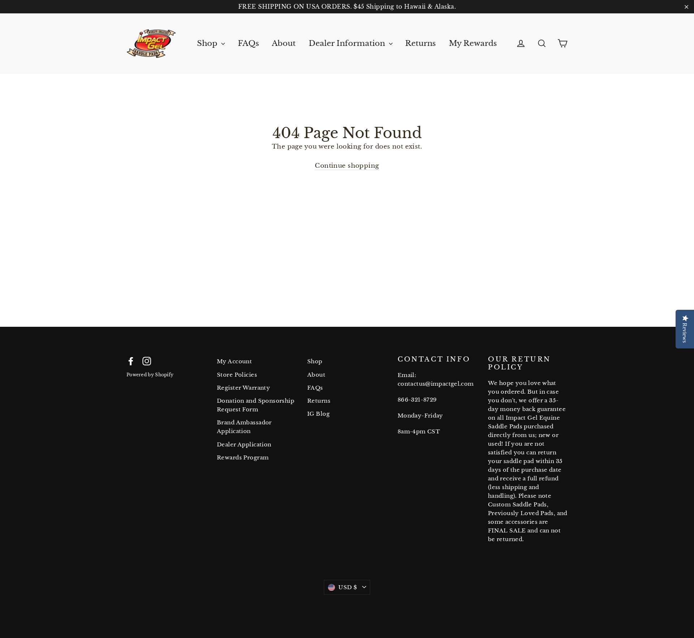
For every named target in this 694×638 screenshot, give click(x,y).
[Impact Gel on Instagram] (146, 360)
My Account (234, 361)
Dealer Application (244, 444)
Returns (420, 43)
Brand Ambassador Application (244, 426)
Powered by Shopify (150, 374)
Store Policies (237, 374)
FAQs (248, 43)
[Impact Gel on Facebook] (131, 360)
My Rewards (473, 43)
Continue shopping (347, 166)
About (284, 43)
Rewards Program (243, 457)
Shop (208, 43)
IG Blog (318, 413)
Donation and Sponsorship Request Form (255, 405)
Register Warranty (243, 387)
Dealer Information (348, 43)
